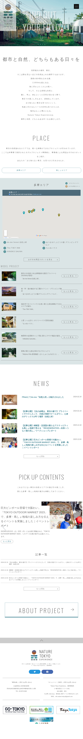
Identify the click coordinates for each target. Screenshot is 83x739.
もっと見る (47, 456)
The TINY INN (13, 248)
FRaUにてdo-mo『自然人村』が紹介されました (43, 397)
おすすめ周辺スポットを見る (43, 260)
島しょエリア (61, 170)
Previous (4, 525)
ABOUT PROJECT (41, 610)
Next (79, 525)
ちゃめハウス (51, 248)
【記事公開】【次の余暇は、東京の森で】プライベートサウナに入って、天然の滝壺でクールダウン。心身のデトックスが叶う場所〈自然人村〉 (45, 414)
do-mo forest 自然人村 (17, 242)
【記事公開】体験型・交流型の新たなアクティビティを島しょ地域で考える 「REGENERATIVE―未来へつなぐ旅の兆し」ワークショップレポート (45, 428)
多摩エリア (21, 170)
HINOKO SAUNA (15, 251)
